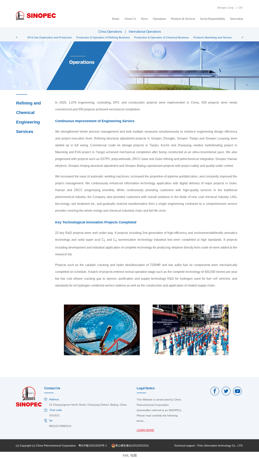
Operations (159, 18)
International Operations (145, 31)
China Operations (110, 31)
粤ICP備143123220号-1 (92, 445)
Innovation (236, 18)
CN (240, 7)
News (144, 18)
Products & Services (183, 18)
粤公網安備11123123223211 (132, 445)
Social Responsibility (212, 18)
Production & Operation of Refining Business (103, 37)
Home (115, 18)
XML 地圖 (129, 455)
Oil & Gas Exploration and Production (49, 37)
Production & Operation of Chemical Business (161, 37)
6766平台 (5, 1)
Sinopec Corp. (225, 7)
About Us (130, 18)
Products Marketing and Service (212, 37)
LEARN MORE (145, 430)
